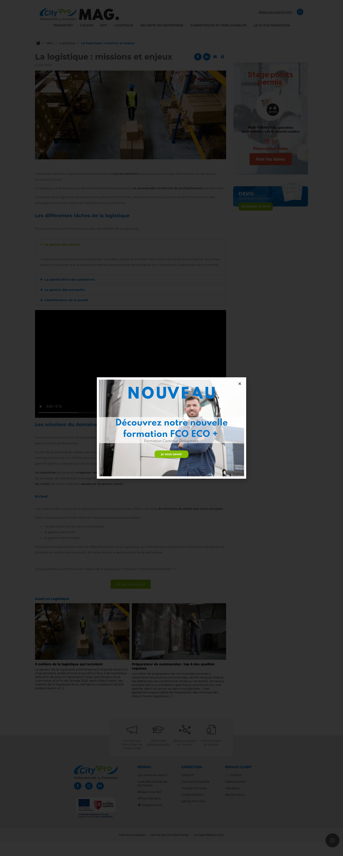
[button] (240, 383)
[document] (171, 428)
